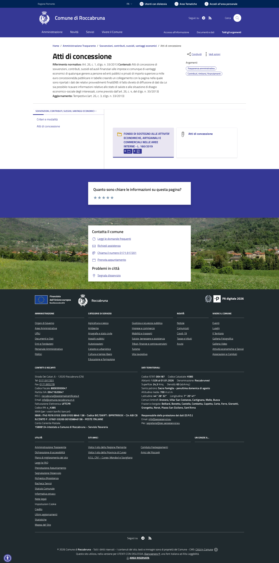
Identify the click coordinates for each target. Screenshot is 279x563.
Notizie (180, 323)
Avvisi (180, 344)
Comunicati (183, 328)
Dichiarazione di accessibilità (50, 452)
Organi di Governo (44, 323)
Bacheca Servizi (43, 483)
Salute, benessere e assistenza (148, 338)
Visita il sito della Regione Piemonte (107, 447)
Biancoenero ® (152, 554)
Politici (38, 354)
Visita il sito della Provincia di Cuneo (107, 452)
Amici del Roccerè (150, 452)
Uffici (37, 333)
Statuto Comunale (45, 488)
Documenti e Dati (44, 338)
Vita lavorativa (139, 354)
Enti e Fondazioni (44, 344)
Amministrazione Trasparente (79, 46)
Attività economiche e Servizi (228, 349)
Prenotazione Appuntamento (50, 468)
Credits (38, 509)
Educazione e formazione (101, 359)
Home (56, 46)
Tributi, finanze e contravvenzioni (149, 344)
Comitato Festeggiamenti (154, 447)
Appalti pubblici (96, 338)
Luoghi (216, 328)
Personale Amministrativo (49, 349)
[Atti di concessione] (183, 134)
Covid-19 (182, 333)
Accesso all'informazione (176, 32)
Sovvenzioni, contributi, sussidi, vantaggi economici (128, 46)
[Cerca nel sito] (237, 18)
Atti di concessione (200, 134)
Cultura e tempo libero (100, 354)
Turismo (136, 349)
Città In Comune (204, 549)
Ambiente (93, 328)
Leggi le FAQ (41, 463)
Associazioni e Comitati (224, 354)
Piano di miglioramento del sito (51, 457)
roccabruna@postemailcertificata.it (60, 396)
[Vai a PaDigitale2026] (224, 298)
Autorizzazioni (95, 344)
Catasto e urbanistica (99, 349)
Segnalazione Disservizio (48, 473)
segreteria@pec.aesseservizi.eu (163, 423)
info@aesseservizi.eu (160, 419)
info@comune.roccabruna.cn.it (58, 400)
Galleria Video (219, 344)
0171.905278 (47, 384)
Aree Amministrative (46, 328)
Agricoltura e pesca (98, 323)
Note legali (40, 499)
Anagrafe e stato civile (100, 333)
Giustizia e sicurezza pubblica (147, 323)
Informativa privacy (45, 494)
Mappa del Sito (43, 525)
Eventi (215, 323)
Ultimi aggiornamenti (46, 514)
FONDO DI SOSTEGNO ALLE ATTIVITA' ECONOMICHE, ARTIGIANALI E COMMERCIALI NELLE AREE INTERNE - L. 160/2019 (147, 140)
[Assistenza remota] (216, 549)
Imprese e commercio (143, 328)
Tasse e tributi (184, 338)
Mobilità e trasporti (142, 333)
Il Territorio (218, 333)
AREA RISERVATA (139, 558)
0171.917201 (46, 380)
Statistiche (40, 519)
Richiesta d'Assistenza (47, 478)
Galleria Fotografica (222, 338)
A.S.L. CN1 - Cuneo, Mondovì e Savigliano (110, 457)
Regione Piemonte (46, 3)
